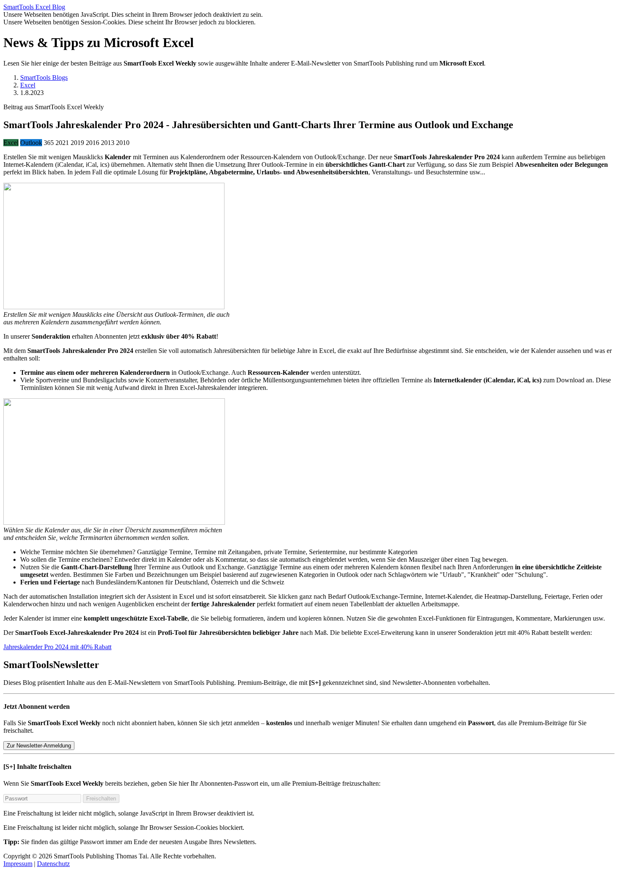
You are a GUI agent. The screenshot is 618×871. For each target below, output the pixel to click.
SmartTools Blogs (44, 77)
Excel (27, 85)
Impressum (17, 863)
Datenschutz (53, 863)
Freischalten (101, 798)
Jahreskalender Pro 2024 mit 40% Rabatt (57, 646)
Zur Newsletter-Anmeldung (39, 745)
